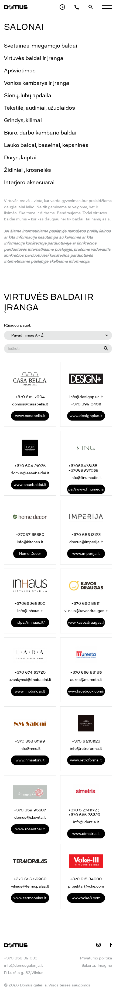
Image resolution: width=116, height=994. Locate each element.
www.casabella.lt (30, 416)
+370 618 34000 (86, 879)
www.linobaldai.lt (30, 691)
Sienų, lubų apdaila (27, 95)
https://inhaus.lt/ (30, 622)
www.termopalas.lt (29, 898)
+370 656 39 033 (20, 958)
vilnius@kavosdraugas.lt (86, 611)
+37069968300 (30, 603)
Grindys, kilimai (23, 120)
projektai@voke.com (86, 886)
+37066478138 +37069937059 (83, 468)
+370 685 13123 (86, 534)
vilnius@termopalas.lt (30, 886)
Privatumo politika (96, 958)
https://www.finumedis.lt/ (86, 489)
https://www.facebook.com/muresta (86, 691)
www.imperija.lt (86, 553)
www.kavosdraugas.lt (86, 622)
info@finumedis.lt (86, 477)
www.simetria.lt (86, 833)
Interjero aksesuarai (29, 182)
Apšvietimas (20, 70)
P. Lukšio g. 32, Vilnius (23, 973)
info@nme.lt (29, 748)
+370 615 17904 (30, 397)
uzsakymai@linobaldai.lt (30, 679)
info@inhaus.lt (30, 611)
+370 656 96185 (86, 672)
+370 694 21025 (30, 466)
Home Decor (30, 553)
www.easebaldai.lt (30, 484)
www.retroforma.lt (86, 760)
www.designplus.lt (86, 416)
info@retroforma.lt (86, 748)
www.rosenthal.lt (30, 829)
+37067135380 (30, 534)
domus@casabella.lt (30, 404)
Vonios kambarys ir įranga (36, 83)
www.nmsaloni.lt (30, 760)
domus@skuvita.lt (30, 817)
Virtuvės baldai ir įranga (33, 58)
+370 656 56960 (30, 879)
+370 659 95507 (30, 810)
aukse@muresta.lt (86, 679)
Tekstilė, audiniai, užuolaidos (39, 108)
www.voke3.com (86, 898)
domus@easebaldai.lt (30, 473)
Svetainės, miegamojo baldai (40, 45)
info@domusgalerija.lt (23, 965)
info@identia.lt (86, 822)
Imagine (105, 965)
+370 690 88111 (86, 603)
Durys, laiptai (20, 157)
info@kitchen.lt (30, 542)
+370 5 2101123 (86, 741)
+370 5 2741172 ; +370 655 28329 (84, 812)
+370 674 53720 (30, 672)
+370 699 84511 (86, 404)
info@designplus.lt (86, 397)
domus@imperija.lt (86, 542)
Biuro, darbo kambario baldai (40, 132)
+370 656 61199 (30, 741)
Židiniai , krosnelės (27, 170)
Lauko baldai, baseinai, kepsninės (46, 145)
